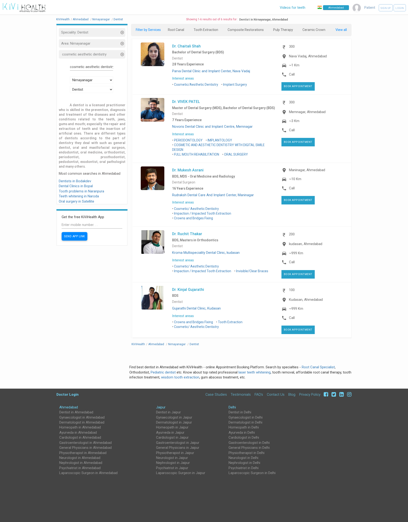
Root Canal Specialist (318, 367)
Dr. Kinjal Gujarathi (188, 289)
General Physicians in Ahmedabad (85, 448)
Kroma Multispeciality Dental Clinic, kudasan (206, 252)
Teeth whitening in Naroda (79, 196)
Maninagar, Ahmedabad (307, 170)
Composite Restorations (246, 30)
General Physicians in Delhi (249, 448)
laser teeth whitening (254, 372)
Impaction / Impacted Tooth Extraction (202, 213)
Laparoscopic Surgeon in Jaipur (180, 473)
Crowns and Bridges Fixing (193, 218)
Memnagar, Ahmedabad (307, 112)
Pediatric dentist (163, 372)
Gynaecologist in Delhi (246, 417)
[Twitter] (333, 394)
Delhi (232, 407)
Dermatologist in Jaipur (174, 422)
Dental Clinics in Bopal (76, 186)
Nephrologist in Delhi (244, 463)
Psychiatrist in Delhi (244, 468)
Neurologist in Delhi (243, 458)
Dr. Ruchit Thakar (187, 233)
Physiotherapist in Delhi (246, 453)
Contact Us (276, 394)
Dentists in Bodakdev (75, 181)
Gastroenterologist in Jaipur (177, 443)
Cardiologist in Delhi (244, 437)
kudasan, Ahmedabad (305, 244)
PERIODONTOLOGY (188, 140)
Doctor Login (67, 394)
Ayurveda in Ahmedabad (78, 432)
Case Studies (216, 394)
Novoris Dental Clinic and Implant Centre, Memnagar (212, 126)
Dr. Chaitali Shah (186, 46)
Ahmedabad (68, 407)
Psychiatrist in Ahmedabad (80, 468)
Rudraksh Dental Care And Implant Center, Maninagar (213, 195)
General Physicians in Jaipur (177, 448)
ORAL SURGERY (236, 154)
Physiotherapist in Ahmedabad (82, 453)
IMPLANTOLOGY (220, 140)
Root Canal (176, 30)
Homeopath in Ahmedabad (80, 427)
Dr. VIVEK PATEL (186, 101)
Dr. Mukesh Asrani (188, 170)
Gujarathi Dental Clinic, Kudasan (196, 308)
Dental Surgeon (183, 182)
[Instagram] (348, 394)
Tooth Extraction (206, 30)
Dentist (177, 58)
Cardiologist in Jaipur (172, 437)
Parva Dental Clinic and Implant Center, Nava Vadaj (211, 71)
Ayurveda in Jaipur (170, 432)
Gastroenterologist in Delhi (249, 443)
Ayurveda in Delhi (242, 432)
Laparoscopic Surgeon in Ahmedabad (88, 473)
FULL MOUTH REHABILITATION (196, 154)
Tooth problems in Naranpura (81, 191)
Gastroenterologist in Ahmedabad (85, 443)
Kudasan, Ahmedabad (306, 299)
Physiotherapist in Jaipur (175, 453)
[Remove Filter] (122, 32)
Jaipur (161, 407)
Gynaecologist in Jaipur (174, 417)
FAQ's (259, 394)
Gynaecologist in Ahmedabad (82, 417)
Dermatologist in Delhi (245, 422)
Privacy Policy (309, 394)
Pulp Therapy (283, 30)
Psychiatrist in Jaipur (172, 468)
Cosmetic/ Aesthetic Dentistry (196, 209)
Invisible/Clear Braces (252, 271)
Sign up (386, 8)
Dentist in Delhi (240, 412)
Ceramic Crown (313, 30)
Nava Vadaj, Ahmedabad (308, 56)
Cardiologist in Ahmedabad (80, 437)
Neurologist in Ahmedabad (79, 458)
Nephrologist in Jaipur (173, 463)
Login (399, 8)
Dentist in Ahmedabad (76, 412)
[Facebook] (325, 394)
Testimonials (241, 394)
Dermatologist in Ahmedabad (81, 422)
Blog (291, 394)
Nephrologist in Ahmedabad (80, 463)
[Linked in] (341, 394)
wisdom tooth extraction (180, 377)
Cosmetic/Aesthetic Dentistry (196, 84)
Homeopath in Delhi (244, 427)
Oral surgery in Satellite (76, 201)
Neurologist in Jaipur (172, 458)
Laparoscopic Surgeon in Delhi (252, 473)
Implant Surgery (235, 84)
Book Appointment (298, 86)
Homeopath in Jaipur (172, 427)
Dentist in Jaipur (168, 412)
